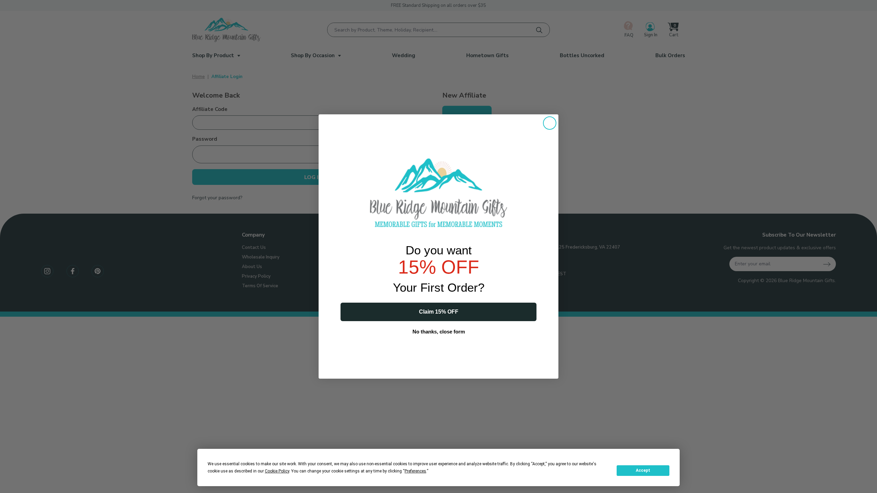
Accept (643, 470)
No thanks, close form (438, 331)
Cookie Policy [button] (277, 471)
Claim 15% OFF (438, 312)
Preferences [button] (415, 471)
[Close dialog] (550, 123)
